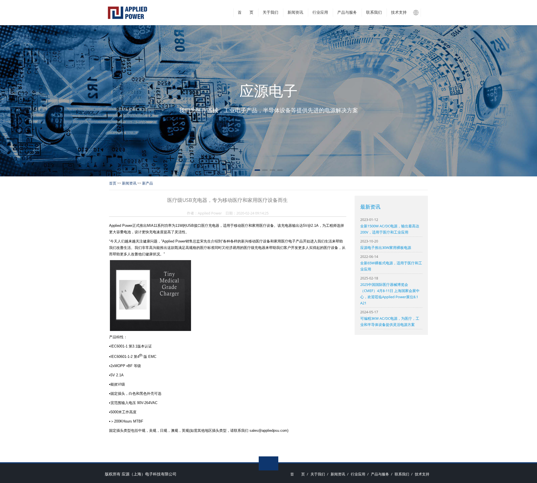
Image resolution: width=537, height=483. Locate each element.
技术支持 (399, 12)
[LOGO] (127, 12)
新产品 (147, 183)
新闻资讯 (295, 12)
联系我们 (374, 12)
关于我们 (270, 12)
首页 (112, 183)
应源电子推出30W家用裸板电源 (385, 247)
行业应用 (320, 12)
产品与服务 (347, 12)
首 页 (245, 12)
